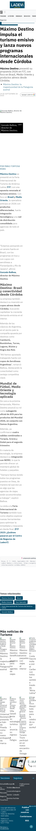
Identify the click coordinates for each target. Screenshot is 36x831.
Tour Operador (21, 602)
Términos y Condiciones (4, 828)
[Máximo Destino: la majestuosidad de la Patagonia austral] (3, 644)
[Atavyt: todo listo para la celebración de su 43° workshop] (32, 700)
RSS (27, 820)
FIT (9, 187)
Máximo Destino (8, 173)
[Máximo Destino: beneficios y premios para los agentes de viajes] (13, 642)
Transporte (10, 784)
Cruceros (10, 791)
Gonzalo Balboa (8, 272)
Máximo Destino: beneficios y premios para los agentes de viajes (15, 662)
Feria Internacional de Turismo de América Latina (17, 607)
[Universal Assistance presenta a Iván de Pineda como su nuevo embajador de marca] (3, 704)
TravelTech (4, 800)
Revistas (10, 798)
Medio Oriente (7, 602)
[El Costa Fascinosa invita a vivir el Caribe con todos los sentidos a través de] (32, 644)
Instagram (16, 791)
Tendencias (11, 787)
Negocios (27, 16)
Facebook (16, 787)
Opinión (9, 795)
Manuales (19, 16)
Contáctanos (26, 816)
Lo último (11, 16)
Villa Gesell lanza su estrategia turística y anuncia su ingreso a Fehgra (15, 725)
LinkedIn (16, 795)
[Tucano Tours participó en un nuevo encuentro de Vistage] (23, 714)
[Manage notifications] (31, 826)
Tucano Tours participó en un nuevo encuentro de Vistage (24, 744)
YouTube (16, 798)
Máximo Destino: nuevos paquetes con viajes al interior (24, 659)
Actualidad (4, 784)
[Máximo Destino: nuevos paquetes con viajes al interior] (23, 642)
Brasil (11, 197)
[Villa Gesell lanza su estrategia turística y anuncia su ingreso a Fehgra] (13, 702)
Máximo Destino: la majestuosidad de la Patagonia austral (18, 87)
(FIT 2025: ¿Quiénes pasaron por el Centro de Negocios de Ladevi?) (11, 536)
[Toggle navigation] (4, 12)
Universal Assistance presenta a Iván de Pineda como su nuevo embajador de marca (5, 729)
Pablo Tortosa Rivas (10, 167)
